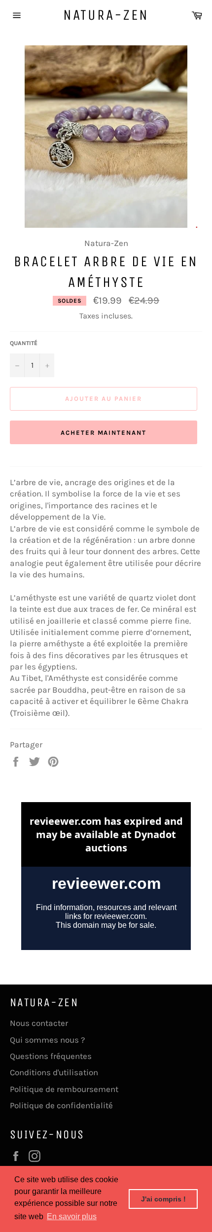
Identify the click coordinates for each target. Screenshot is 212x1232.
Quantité (23, 343)
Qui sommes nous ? (47, 1040)
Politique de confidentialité (61, 1105)
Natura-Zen (106, 15)
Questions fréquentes (51, 1056)
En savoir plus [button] (72, 1216)
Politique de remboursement (64, 1089)
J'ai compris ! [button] (163, 1199)
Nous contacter (39, 1023)
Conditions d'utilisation (54, 1072)
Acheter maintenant (103, 432)
